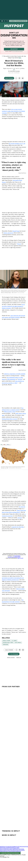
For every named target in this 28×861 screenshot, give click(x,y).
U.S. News (14, 640)
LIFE (18, 846)
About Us (2, 849)
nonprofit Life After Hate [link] (17, 527)
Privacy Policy (8, 851)
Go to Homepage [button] (14, 654)
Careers (20, 849)
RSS (15, 849)
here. (20, 57)
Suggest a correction (11, 657)
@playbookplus (17, 555)
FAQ (17, 849)
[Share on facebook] (19, 78)
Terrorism (5, 644)
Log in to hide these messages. (17, 51)
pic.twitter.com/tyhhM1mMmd (14, 557)
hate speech (18, 642)
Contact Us (11, 849)
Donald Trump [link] (16, 231)
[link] (13, 111)
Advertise (6, 849)
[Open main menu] (2, 21)
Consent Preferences (16, 851)
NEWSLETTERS (15, 847)
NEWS (1, 846)
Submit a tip (18, 657)
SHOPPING (8, 847)
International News (8, 642)
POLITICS (5, 846)
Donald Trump (6, 640)
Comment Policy (9, 850)
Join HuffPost (14, 49)
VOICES (21, 846)
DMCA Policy (16, 850)
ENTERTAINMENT (12, 846)
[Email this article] (22, 78)
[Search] (7, 21)
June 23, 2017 (20, 558)
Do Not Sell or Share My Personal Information (10, 853)
